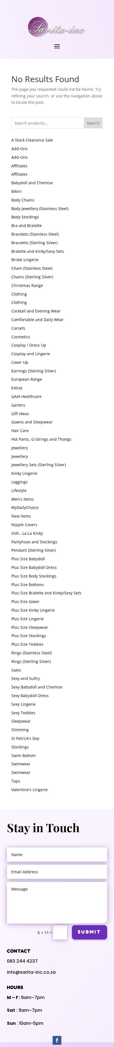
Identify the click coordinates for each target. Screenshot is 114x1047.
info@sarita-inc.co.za (31, 972)
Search (93, 123)
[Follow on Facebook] (57, 1040)
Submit (89, 932)
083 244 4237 (22, 961)
